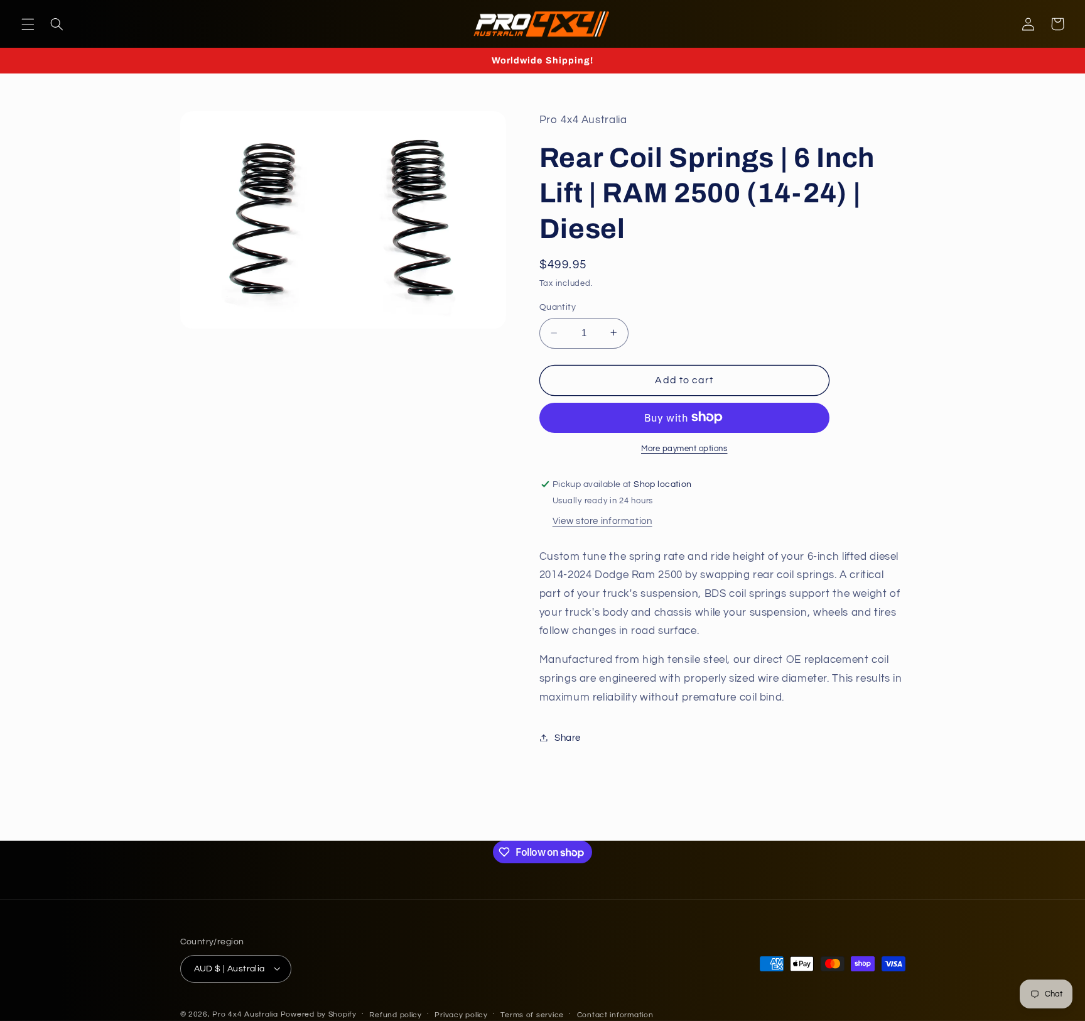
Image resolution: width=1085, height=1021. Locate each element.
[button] (27, 23)
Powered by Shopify (319, 1013)
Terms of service (532, 1014)
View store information (602, 520)
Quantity (557, 306)
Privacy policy (461, 1014)
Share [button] (567, 737)
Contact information (615, 1014)
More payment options (684, 448)
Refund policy (395, 1014)
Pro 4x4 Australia (246, 1013)
